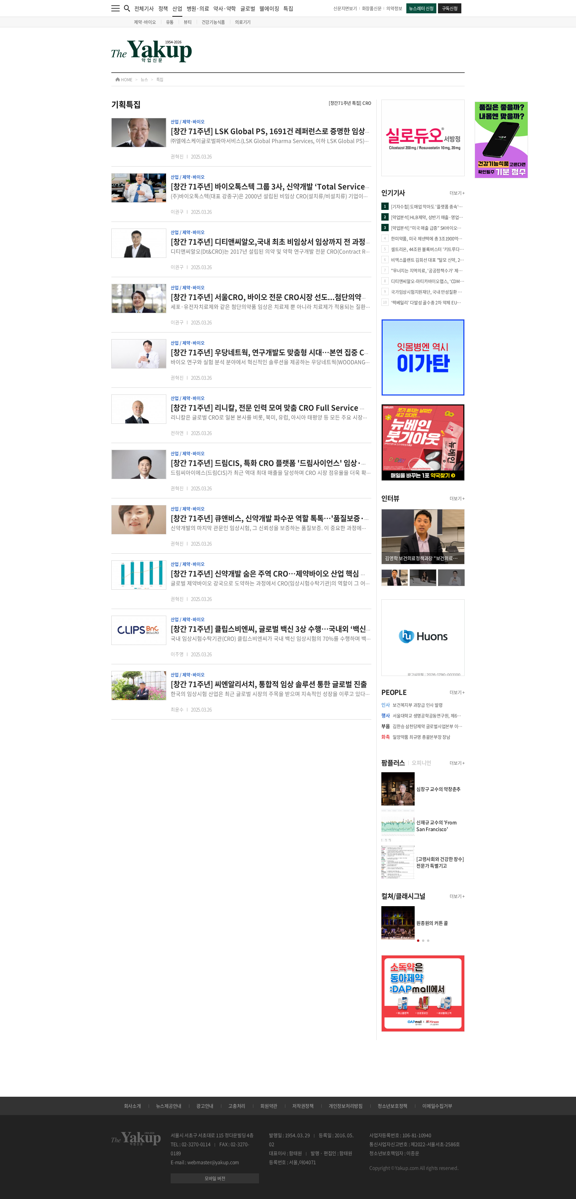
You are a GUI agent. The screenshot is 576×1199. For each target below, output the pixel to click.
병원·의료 (198, 8)
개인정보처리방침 (346, 1105)
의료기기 (243, 22)
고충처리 (236, 1105)
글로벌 (247, 8)
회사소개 (132, 1105)
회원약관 (268, 1105)
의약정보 (394, 8)
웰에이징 (269, 8)
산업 (177, 8)
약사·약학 (224, 8)
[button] (418, 940)
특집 (288, 8)
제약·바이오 (145, 22)
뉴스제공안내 (169, 1105)
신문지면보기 (345, 8)
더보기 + (457, 193)
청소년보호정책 (392, 1105)
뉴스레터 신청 (421, 8)
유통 (170, 22)
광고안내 (204, 1105)
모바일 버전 (215, 1178)
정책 (163, 8)
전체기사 (144, 8)
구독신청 (450, 8)
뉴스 (144, 80)
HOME (126, 80)
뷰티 (188, 22)
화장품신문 (372, 8)
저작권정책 (303, 1105)
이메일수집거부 (437, 1105)
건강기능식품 (213, 22)
